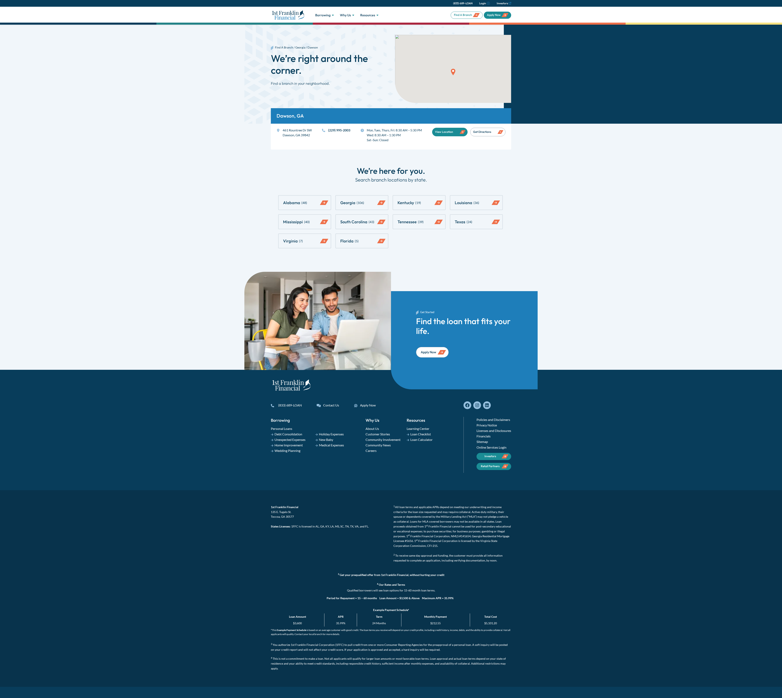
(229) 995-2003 (339, 130)
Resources (367, 15)
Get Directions (482, 132)
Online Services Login (491, 447)
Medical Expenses (331, 445)
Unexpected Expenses (290, 439)
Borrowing (323, 15)
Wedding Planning (287, 450)
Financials (484, 436)
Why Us (345, 15)
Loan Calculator (421, 439)
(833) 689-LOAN (463, 3)
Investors (502, 3)
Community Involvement (383, 439)
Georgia (300, 47)
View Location (444, 132)
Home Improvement (289, 445)
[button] (453, 72)
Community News (378, 445)
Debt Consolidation (288, 434)
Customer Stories (378, 434)
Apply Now (494, 15)
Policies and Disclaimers (493, 420)
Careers (371, 450)
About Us (372, 428)
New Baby (326, 439)
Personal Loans (281, 428)
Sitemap (482, 442)
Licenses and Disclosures (494, 431)
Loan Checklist (420, 434)
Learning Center (418, 428)
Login (482, 3)
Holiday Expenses (331, 434)
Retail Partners (490, 466)
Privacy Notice (487, 425)
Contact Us (331, 405)
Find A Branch (463, 15)
